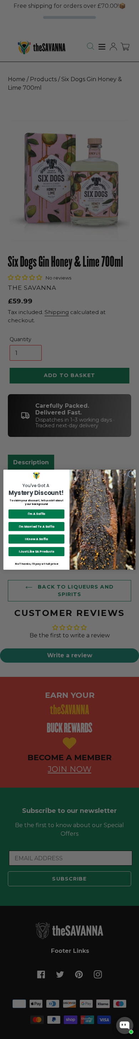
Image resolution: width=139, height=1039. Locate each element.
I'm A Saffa (36, 514)
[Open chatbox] (124, 1025)
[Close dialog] (131, 474)
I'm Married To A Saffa (36, 526)
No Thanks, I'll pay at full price (36, 563)
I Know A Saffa (36, 539)
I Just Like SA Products (36, 551)
